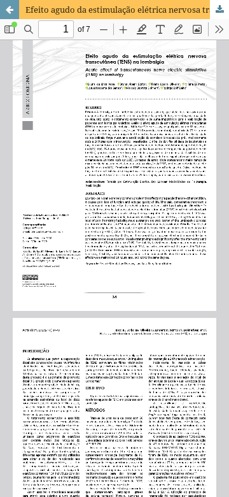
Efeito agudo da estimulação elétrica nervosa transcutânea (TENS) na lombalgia (127, 9)
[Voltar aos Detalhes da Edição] (9, 9)
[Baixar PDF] (219, 9)
